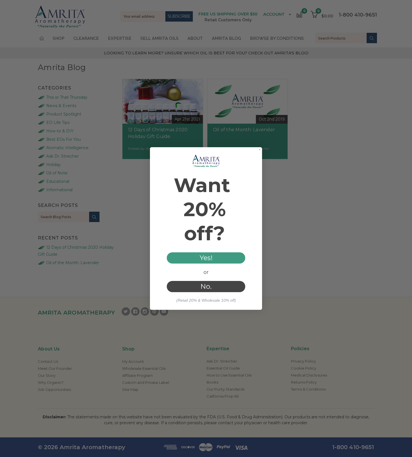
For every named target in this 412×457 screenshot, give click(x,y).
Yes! (206, 258)
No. (206, 286)
